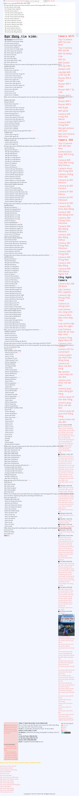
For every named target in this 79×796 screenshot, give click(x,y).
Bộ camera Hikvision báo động (13, 24)
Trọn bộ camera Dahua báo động (14, 16)
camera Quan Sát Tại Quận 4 (66, 685)
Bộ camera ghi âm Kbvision (13, 28)
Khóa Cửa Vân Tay (63, 664)
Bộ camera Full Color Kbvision (13, 30)
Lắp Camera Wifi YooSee (7, 788)
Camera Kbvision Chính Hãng (8, 770)
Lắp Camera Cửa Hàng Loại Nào (9, 779)
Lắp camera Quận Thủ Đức (66, 714)
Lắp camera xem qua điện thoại (9, 777)
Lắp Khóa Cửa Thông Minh (66, 663)
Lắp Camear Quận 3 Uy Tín (66, 644)
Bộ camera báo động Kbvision (13, 32)
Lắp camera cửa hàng (11, 757)
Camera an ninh (4, 773)
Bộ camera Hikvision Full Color (13, 22)
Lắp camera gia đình (11, 756)
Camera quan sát (11, 746)
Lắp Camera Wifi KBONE (7, 790)
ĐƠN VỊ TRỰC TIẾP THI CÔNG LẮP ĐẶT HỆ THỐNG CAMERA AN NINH (20, 763)
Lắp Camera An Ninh (64, 637)
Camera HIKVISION (5, 772)
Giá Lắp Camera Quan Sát (65, 661)
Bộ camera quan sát (50, 5)
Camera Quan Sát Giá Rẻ (65, 651)
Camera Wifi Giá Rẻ (5, 786)
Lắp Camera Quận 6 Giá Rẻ (66, 688)
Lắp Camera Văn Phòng (7, 781)
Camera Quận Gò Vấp (64, 675)
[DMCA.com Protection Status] (66, 732)
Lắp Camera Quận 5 (64, 687)
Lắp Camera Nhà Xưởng (7, 783)
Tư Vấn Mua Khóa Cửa (6, 792)
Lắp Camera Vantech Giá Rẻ (8, 766)
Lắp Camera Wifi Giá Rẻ (65, 683)
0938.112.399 (50, 1)
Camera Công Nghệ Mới (65, 653)
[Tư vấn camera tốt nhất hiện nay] (77, 35)
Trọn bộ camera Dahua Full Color (14, 15)
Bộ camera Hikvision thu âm (13, 20)
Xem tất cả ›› (61, 613)
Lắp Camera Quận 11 (64, 716)
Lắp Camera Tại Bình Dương (66, 639)
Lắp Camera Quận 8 (64, 646)
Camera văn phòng (11, 754)
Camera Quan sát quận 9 (65, 718)
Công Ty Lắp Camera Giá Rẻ (66, 655)
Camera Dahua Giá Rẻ (6, 768)
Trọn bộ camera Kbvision (11, 26)
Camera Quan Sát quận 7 (65, 690)
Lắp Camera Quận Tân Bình (66, 677)
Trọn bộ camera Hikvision (11, 18)
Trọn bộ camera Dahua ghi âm (13, 13)
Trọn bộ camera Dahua (11, 11)
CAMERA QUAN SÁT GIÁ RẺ (65, 720)
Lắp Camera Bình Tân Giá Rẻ (66, 670)
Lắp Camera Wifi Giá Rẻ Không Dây (10, 784)
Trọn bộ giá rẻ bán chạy (11, 9)
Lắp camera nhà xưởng (11, 759)
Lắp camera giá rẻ (11, 752)
